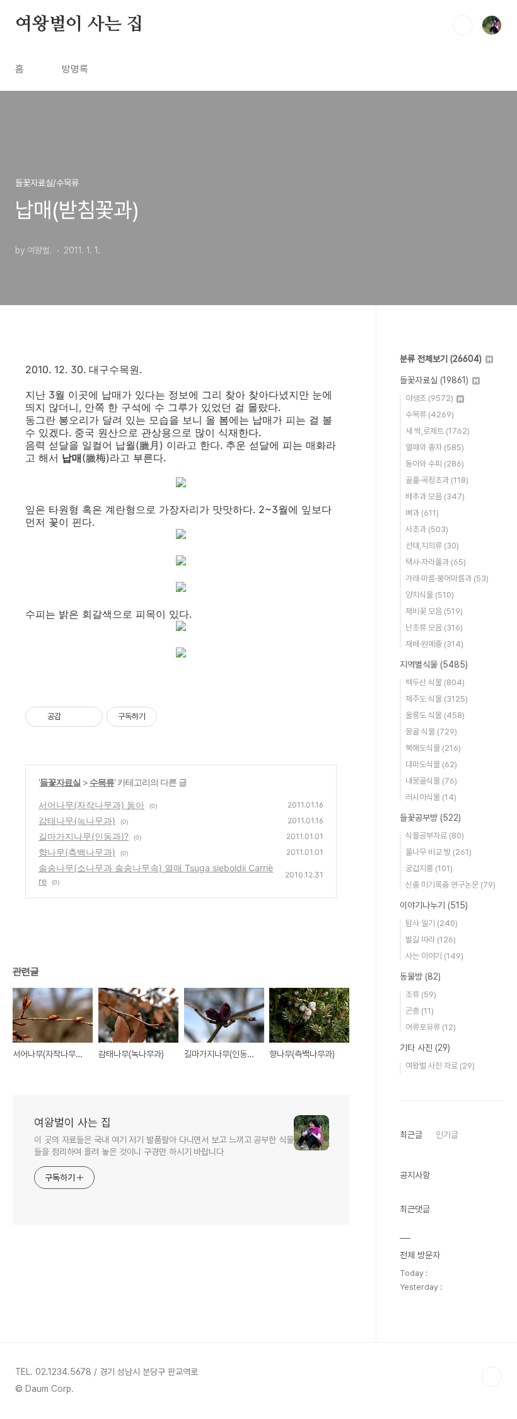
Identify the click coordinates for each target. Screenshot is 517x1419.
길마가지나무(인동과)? (83, 836)
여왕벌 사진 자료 (440, 1065)
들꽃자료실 (60, 782)
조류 (420, 994)
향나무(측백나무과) (76, 852)
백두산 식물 (435, 682)
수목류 (102, 782)
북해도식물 (433, 748)
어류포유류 (430, 1027)
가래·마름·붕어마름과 (447, 578)
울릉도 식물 (435, 715)
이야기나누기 (434, 905)
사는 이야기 (434, 956)
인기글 (447, 1135)
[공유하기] (73, 716)
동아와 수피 (434, 463)
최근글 (411, 1135)
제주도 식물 (436, 699)
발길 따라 (430, 939)
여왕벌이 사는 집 (79, 24)
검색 (462, 25)
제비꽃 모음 (434, 611)
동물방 (420, 976)
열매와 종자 (434, 447)
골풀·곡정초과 (436, 480)
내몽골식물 (431, 780)
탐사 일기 (431, 923)
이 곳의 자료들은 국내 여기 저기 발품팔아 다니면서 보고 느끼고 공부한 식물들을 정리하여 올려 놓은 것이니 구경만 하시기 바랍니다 (164, 1146)
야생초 (429, 398)
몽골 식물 (431, 731)
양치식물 (429, 594)
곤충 (419, 1011)
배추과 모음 (435, 496)
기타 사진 (425, 1048)
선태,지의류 (432, 545)
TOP (492, 1377)
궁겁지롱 (429, 868)
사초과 (426, 529)
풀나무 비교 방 (438, 852)
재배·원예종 (434, 644)
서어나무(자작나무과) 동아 (91, 804)
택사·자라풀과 (435, 562)
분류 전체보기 (441, 359)
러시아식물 (430, 797)
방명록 (75, 69)
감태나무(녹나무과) (76, 820)
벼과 (422, 513)
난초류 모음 (434, 627)
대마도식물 (431, 764)
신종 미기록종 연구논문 (450, 884)
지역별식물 (434, 664)
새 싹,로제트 (437, 431)
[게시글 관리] (88, 716)
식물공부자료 (434, 835)
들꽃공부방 (430, 818)
